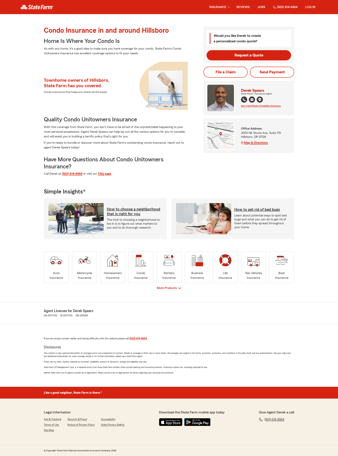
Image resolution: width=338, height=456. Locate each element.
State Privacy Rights (112, 424)
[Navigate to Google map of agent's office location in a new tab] (260, 99)
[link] (37, 7)
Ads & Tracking (52, 419)
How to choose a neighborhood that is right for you (133, 211)
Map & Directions (256, 142)
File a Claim (226, 72)
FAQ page (104, 173)
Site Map (49, 430)
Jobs (261, 7)
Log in (310, 7)
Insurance (217, 7)
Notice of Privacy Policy (81, 424)
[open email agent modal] (252, 100)
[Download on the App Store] (170, 422)
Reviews (243, 7)
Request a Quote (249, 55)
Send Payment (272, 72)
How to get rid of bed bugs (257, 210)
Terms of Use (51, 424)
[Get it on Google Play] (197, 422)
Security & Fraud (77, 419)
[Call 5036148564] (244, 99)
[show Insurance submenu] (227, 7)
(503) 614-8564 (287, 7)
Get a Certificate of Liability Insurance (261, 106)
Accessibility (108, 419)
